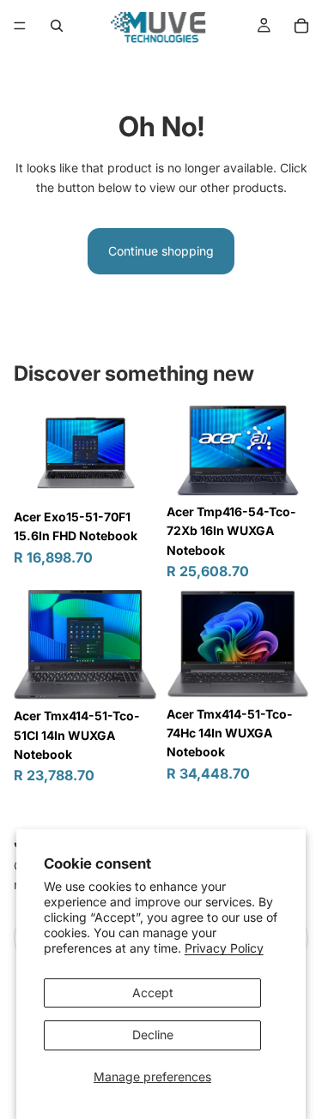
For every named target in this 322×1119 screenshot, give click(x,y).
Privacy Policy (224, 948)
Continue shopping (161, 251)
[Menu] (19, 25)
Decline (152, 1034)
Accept (152, 992)
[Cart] (301, 26)
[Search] (57, 26)
